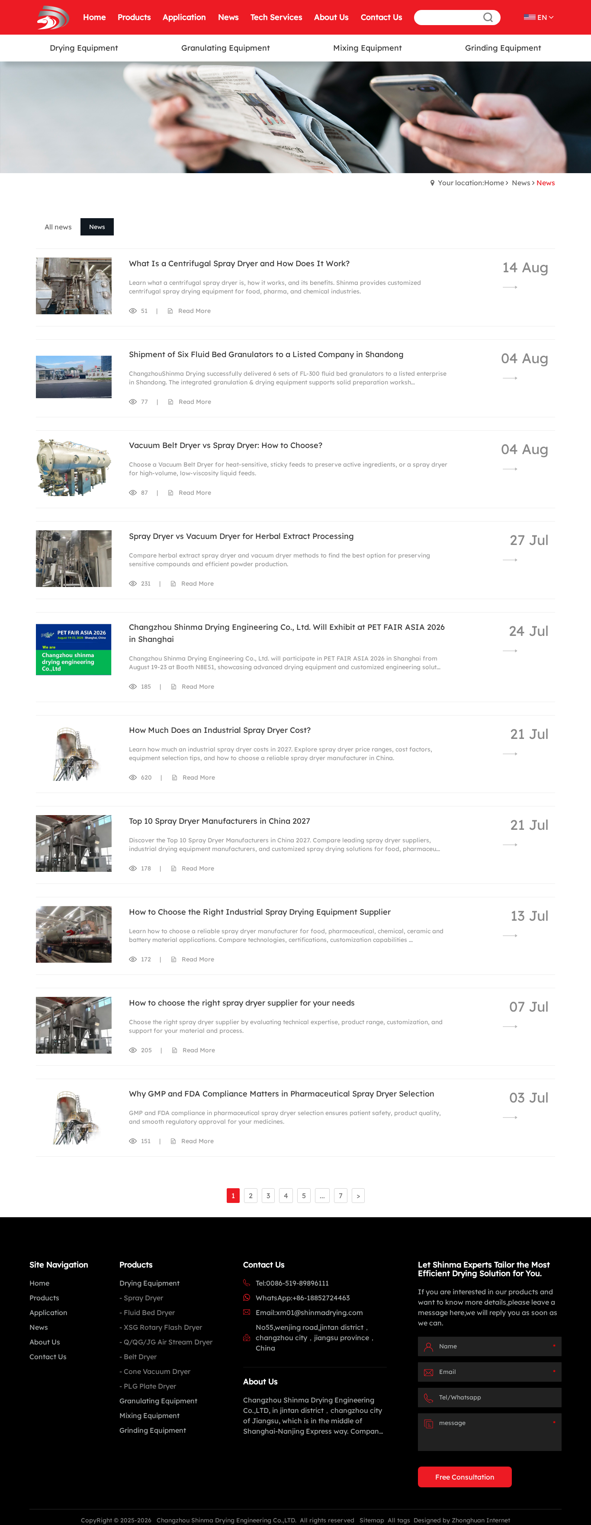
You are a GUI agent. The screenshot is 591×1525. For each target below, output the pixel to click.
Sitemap (372, 1520)
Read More (194, 311)
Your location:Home (471, 182)
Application (48, 1312)
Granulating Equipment (158, 1400)
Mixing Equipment (149, 1415)
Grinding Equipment (152, 1430)
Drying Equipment (149, 1283)
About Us (44, 1342)
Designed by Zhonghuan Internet (462, 1520)
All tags (399, 1520)
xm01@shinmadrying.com (319, 1312)
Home (39, 1283)
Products (44, 1297)
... (322, 1195)
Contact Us (48, 1356)
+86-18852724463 (321, 1297)
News (521, 182)
